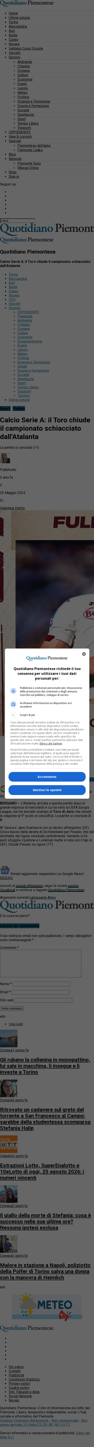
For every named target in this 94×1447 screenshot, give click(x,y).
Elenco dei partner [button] (51, 743)
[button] (47, 715)
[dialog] (47, 723)
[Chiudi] (84, 654)
